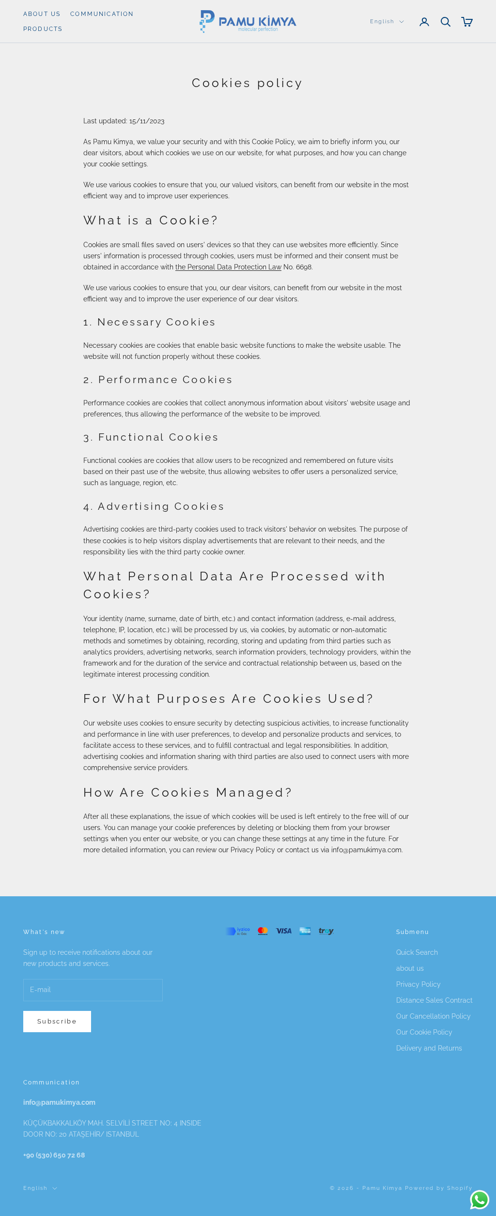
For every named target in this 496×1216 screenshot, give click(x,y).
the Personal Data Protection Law (228, 267)
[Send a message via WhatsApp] (479, 1199)
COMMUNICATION (102, 14)
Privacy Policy (418, 984)
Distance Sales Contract (434, 1000)
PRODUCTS (42, 29)
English (382, 21)
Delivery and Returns (429, 1048)
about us (410, 968)
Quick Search (417, 952)
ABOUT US (42, 14)
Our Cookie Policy (424, 1032)
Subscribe (57, 1021)
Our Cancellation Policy (433, 1016)
